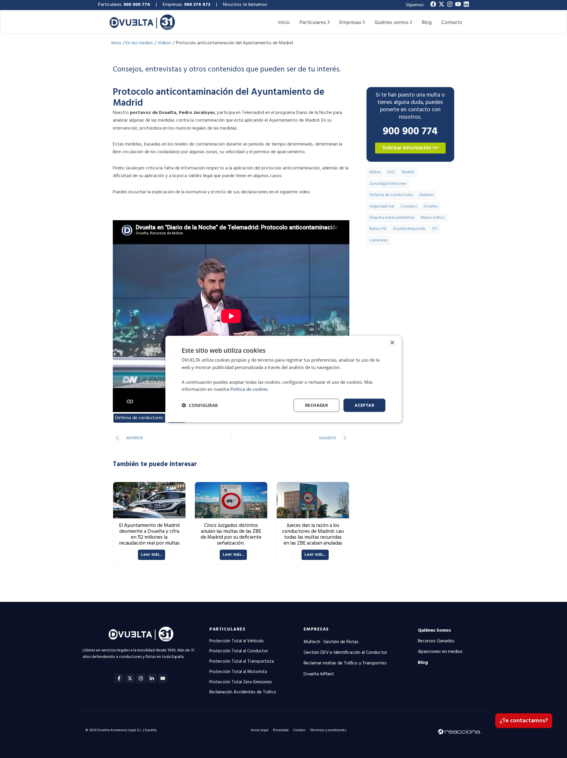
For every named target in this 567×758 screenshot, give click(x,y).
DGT (391, 172)
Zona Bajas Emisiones (387, 184)
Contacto (451, 22)
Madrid (408, 172)
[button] (200, 405)
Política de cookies (249, 389)
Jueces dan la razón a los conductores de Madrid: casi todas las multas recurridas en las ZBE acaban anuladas (313, 534)
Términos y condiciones (328, 730)
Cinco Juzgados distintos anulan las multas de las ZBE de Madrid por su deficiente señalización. (231, 534)
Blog (427, 22)
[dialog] (283, 379)
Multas (375, 172)
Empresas (316, 629)
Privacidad (281, 730)
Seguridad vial (381, 206)
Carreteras (378, 240)
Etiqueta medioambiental (391, 218)
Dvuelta (430, 206)
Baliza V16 (377, 229)
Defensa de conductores (139, 418)
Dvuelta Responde (409, 229)
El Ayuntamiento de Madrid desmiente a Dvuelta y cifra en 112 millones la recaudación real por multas (149, 534)
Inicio (284, 22)
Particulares (227, 629)
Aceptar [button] (364, 405)
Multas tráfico (432, 218)
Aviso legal (259, 730)
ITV (435, 229)
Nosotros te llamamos (245, 5)
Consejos (409, 206)
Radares (426, 195)
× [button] (392, 343)
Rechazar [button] (316, 405)
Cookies (299, 730)
